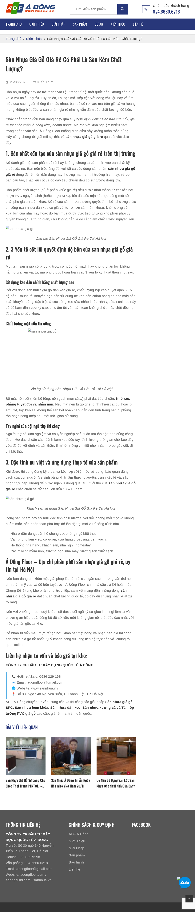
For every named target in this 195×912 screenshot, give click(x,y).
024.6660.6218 (166, 11)
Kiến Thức (118, 24)
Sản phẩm (80, 24)
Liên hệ (138, 24)
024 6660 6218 (36, 863)
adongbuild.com (18, 880)
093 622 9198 (29, 857)
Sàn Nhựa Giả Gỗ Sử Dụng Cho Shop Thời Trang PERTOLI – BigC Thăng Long (25, 783)
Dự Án (99, 24)
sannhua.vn (42, 880)
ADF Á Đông (78, 834)
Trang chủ (14, 24)
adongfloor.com (32, 874)
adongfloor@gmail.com (34, 869)
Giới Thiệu (36, 24)
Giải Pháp (58, 24)
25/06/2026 (18, 82)
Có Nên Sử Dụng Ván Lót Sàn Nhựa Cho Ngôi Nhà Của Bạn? (116, 783)
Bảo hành (76, 862)
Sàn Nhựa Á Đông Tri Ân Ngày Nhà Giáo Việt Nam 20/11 (70, 783)
